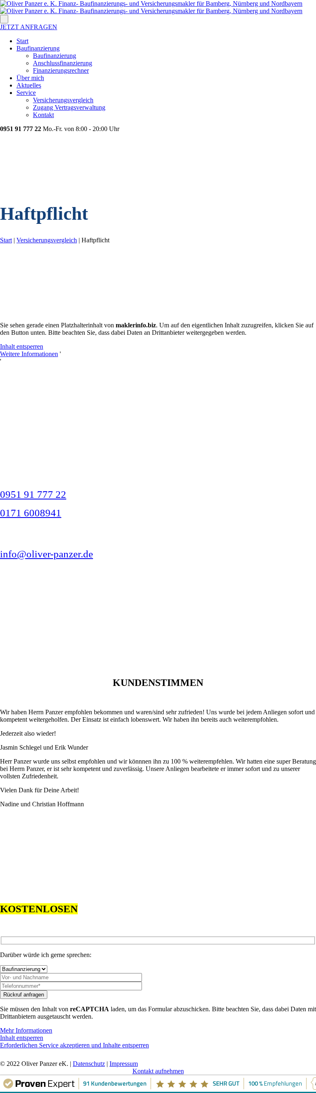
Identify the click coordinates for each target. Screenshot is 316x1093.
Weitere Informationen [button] (29, 353)
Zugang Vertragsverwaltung (69, 107)
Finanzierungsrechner (61, 70)
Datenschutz (89, 1063)
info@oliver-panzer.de (46, 553)
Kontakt (43, 114)
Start (22, 40)
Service (26, 92)
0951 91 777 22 (33, 494)
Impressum (123, 1063)
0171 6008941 (30, 512)
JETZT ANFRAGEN (28, 26)
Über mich (30, 77)
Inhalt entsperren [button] (21, 346)
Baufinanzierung (38, 48)
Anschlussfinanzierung (62, 63)
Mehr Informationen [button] (26, 1030)
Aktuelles (28, 85)
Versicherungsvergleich (63, 100)
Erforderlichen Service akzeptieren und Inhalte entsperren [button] (74, 1045)
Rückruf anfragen (23, 995)
